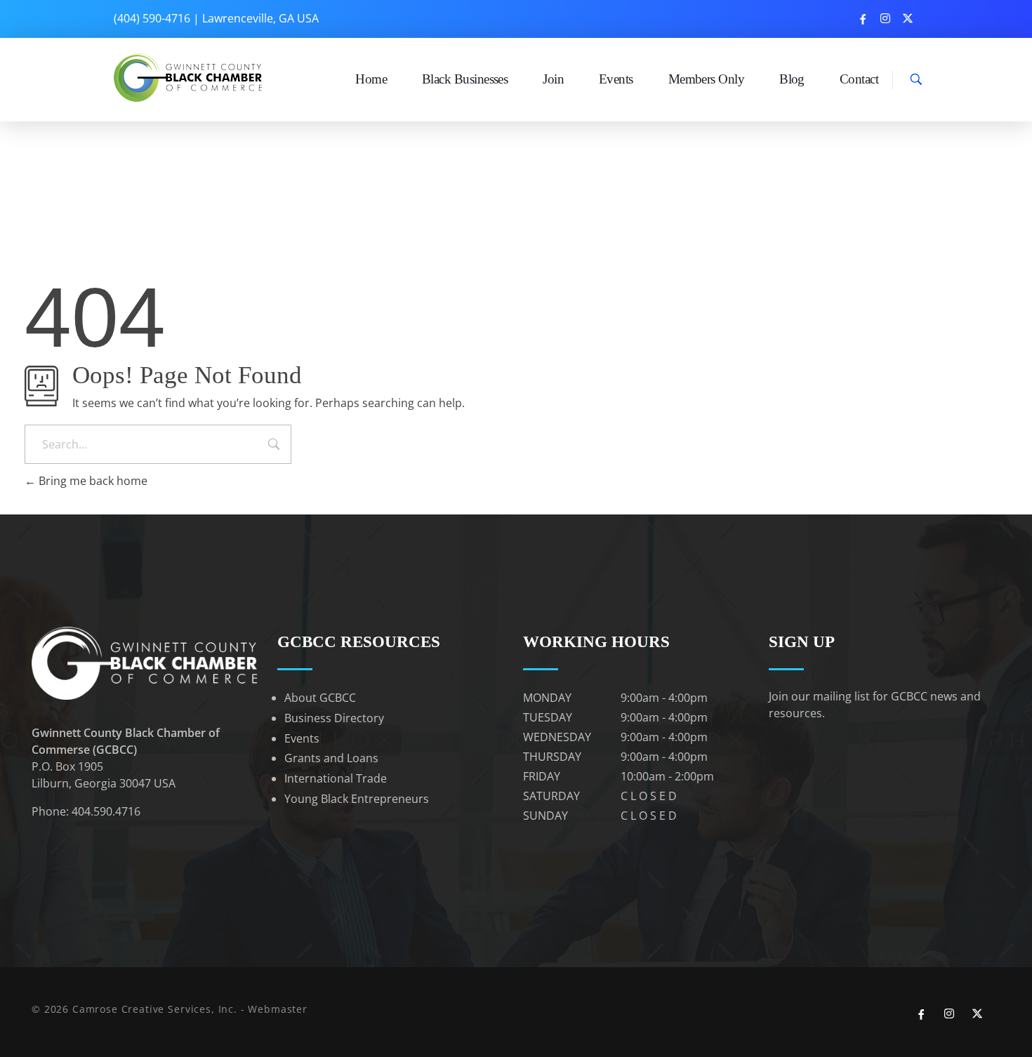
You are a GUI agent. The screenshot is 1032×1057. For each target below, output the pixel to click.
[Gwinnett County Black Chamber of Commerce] (190, 77)
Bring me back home (91, 480)
